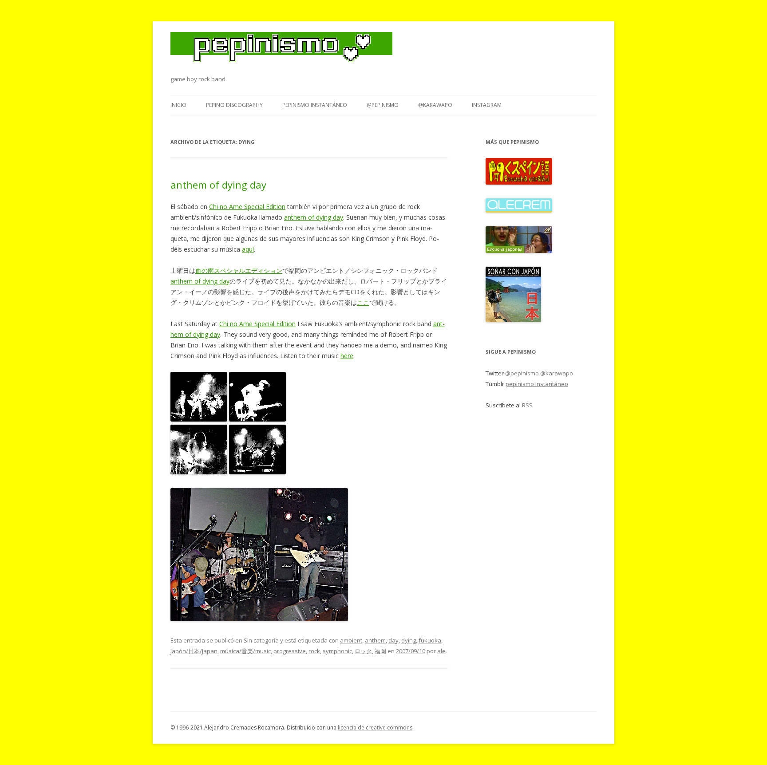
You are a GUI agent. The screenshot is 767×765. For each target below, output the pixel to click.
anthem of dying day (218, 184)
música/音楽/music (245, 651)
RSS (527, 405)
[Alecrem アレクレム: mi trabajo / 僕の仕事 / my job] (519, 210)
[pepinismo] (281, 53)
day (393, 640)
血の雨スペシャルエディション (238, 270)
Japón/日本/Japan (193, 651)
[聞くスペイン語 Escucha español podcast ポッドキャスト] (519, 182)
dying (408, 640)
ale (441, 651)
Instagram (487, 105)
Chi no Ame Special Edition (247, 206)
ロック (363, 651)
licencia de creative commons (375, 727)
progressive (289, 651)
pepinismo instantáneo (314, 105)
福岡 (380, 651)
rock (314, 651)
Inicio (178, 105)
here (346, 355)
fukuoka (430, 640)
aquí (248, 249)
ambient (351, 640)
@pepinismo (383, 105)
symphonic (337, 651)
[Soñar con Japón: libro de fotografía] (513, 320)
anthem (375, 640)
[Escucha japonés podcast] (519, 251)
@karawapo (435, 105)
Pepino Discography (234, 105)
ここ (363, 302)
